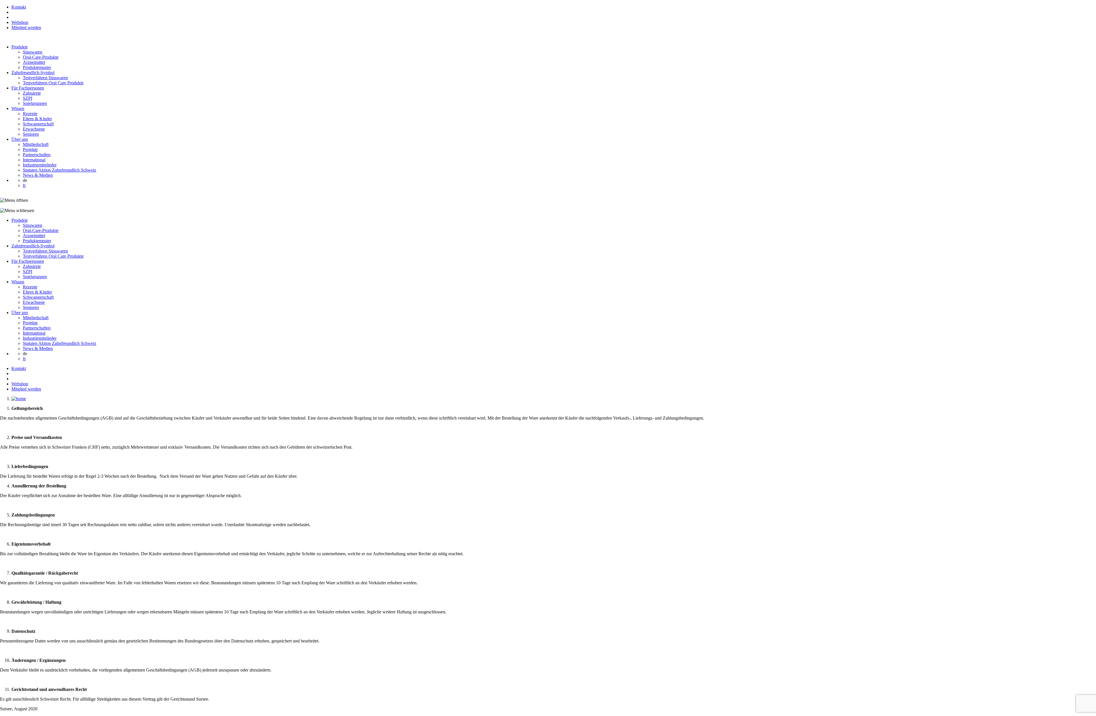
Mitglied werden (26, 27)
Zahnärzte (32, 93)
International (34, 159)
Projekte (30, 149)
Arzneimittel (34, 62)
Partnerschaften (37, 154)
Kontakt (18, 7)
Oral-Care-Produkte (41, 57)
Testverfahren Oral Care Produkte (53, 82)
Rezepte (30, 113)
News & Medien (38, 175)
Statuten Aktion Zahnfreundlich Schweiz (59, 170)
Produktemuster (37, 67)
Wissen (17, 108)
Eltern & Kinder (37, 118)
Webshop (19, 22)
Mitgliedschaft (36, 144)
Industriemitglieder (40, 164)
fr (24, 185)
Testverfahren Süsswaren (45, 77)
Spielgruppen (35, 103)
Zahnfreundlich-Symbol (33, 72)
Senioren (31, 134)
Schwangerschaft (38, 123)
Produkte (19, 46)
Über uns (19, 139)
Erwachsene (34, 129)
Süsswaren (32, 52)
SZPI (27, 98)
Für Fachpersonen (27, 88)
